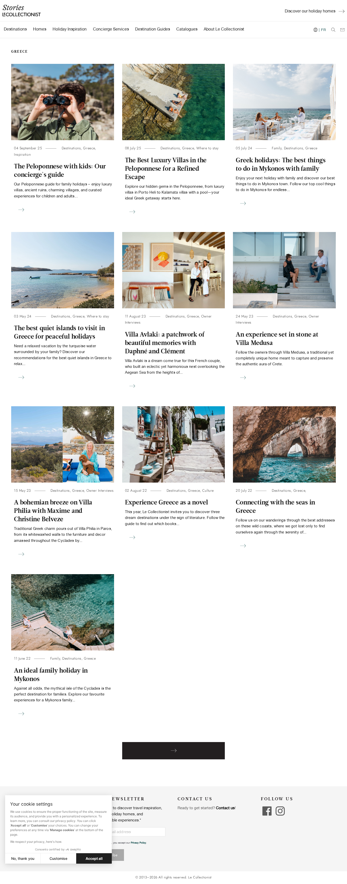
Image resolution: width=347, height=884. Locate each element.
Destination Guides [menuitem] (152, 29)
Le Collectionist (199, 877)
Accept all (94, 858)
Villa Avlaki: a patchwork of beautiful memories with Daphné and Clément (164, 343)
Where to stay (207, 148)
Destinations (71, 148)
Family (276, 148)
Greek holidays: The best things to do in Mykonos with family (280, 164)
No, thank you (22, 858)
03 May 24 (22, 316)
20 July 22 (244, 490)
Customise (58, 858)
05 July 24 (244, 148)
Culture (208, 490)
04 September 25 (28, 148)
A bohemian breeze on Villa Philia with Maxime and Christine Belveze (53, 511)
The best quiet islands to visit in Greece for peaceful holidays (59, 332)
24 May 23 (244, 316)
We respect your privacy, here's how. (36, 842)
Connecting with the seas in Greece (275, 506)
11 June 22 (22, 658)
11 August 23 (135, 316)
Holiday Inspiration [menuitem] (70, 29)
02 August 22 (136, 490)
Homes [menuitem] (39, 29)
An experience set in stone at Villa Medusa (277, 338)
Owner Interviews (100, 490)
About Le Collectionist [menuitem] (224, 29)
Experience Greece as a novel (166, 502)
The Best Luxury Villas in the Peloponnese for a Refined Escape (166, 168)
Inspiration (22, 154)
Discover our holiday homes (310, 11)
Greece (89, 148)
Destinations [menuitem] (15, 29)
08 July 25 (133, 148)
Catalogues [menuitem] (186, 29)
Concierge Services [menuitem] (111, 29)
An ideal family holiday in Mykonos (51, 674)
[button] (8, 878)
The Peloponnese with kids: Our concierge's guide (60, 170)
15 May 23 (22, 490)
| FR (322, 30)
